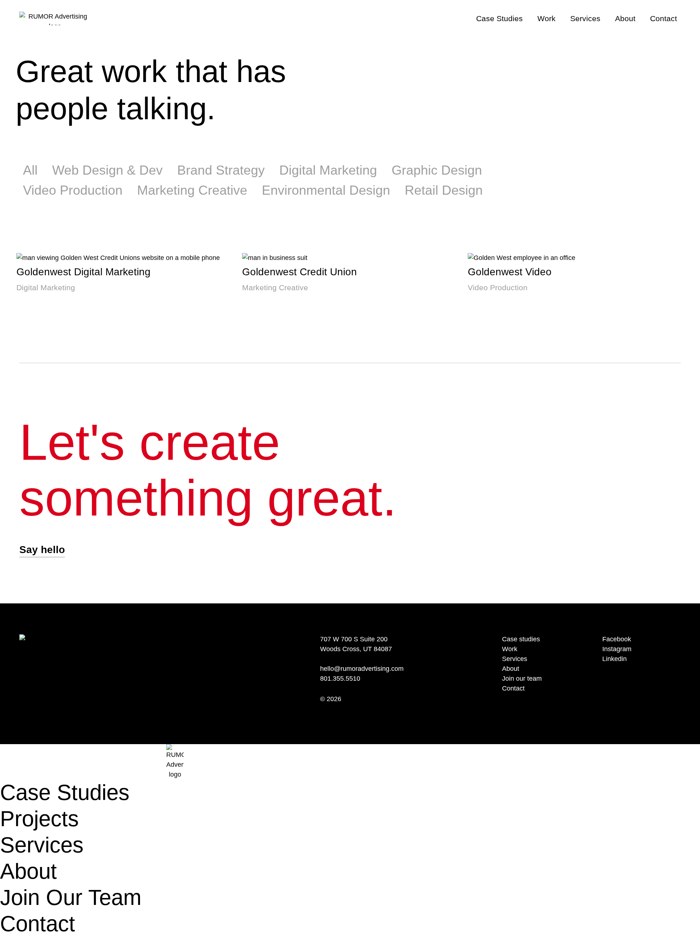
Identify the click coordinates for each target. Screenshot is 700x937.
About (625, 18)
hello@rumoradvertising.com (362, 668)
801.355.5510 (340, 678)
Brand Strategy (221, 170)
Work (546, 18)
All (30, 170)
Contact (663, 18)
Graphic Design (437, 170)
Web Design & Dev (107, 170)
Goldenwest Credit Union (299, 271)
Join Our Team (70, 897)
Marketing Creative (192, 190)
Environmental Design (326, 190)
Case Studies (499, 18)
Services (585, 18)
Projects (39, 818)
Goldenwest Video (510, 271)
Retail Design (444, 190)
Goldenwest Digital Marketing (83, 271)
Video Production (72, 190)
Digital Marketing (328, 170)
